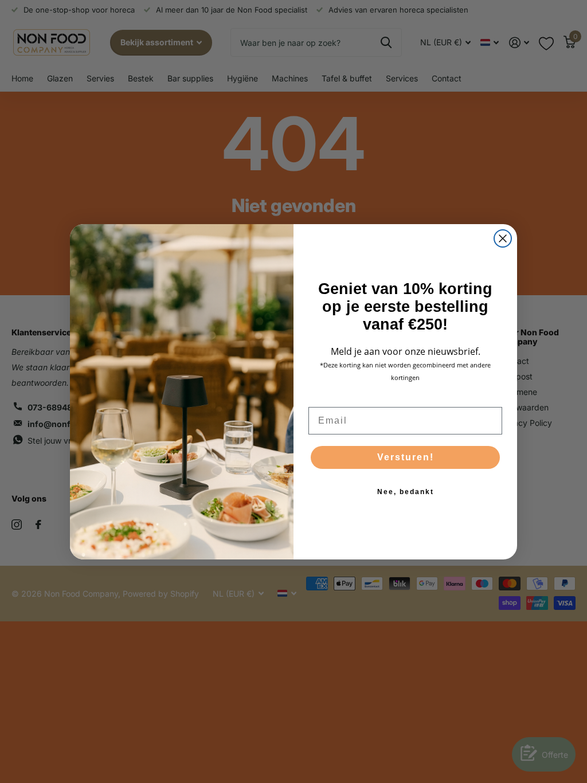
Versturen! (405, 457)
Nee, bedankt (405, 492)
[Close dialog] (502, 238)
